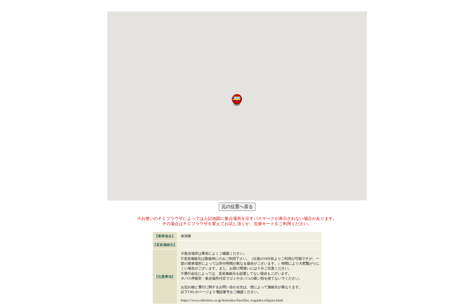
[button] (237, 100)
